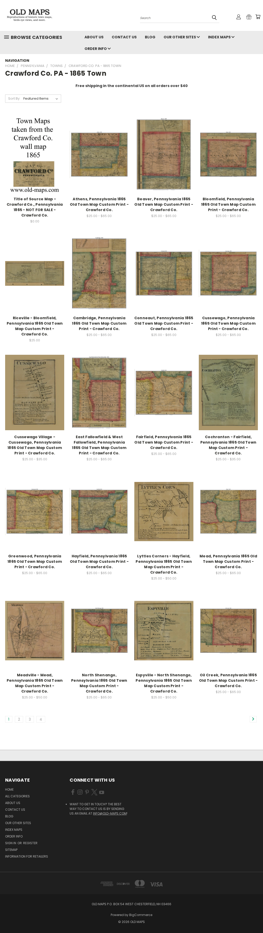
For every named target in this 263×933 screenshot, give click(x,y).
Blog (150, 37)
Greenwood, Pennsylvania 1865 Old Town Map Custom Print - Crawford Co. (34, 561)
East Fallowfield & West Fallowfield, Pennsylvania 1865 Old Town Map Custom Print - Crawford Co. (99, 445)
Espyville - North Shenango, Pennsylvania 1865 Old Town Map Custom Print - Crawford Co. (164, 683)
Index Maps (219, 37)
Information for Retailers (26, 856)
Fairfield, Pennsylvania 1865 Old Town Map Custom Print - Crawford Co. (163, 442)
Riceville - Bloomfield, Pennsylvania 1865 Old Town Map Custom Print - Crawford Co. (35, 326)
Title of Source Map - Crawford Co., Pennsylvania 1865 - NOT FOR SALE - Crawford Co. (35, 207)
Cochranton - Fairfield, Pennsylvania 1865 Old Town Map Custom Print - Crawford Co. (228, 445)
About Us (94, 37)
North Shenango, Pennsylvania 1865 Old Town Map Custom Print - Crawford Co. (99, 683)
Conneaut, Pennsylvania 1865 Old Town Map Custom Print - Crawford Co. (163, 323)
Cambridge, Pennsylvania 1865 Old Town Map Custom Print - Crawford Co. (99, 323)
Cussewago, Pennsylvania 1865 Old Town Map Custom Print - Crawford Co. (228, 323)
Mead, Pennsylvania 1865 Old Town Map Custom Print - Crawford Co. (228, 561)
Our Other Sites (180, 37)
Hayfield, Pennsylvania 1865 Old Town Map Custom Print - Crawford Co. (99, 561)
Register (30, 843)
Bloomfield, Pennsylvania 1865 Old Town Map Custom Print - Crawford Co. (228, 204)
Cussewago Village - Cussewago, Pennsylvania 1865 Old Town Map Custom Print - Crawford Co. (34, 445)
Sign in (11, 843)
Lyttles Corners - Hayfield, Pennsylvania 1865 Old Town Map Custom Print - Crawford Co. (164, 564)
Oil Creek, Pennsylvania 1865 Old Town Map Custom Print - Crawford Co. (228, 680)
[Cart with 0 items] (257, 16)
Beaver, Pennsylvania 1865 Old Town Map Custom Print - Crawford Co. (163, 204)
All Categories (17, 796)
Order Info (96, 48)
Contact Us (124, 37)
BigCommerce (140, 915)
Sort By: (14, 98)
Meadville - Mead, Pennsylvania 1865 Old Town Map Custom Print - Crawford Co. (35, 683)
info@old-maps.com (110, 813)
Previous (255, 917)
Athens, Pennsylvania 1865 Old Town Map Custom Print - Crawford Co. (99, 204)
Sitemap (11, 850)
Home (9, 789)
